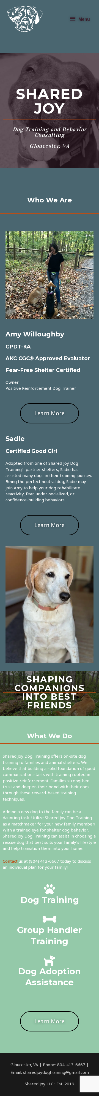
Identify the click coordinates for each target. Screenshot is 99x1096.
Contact (10, 861)
